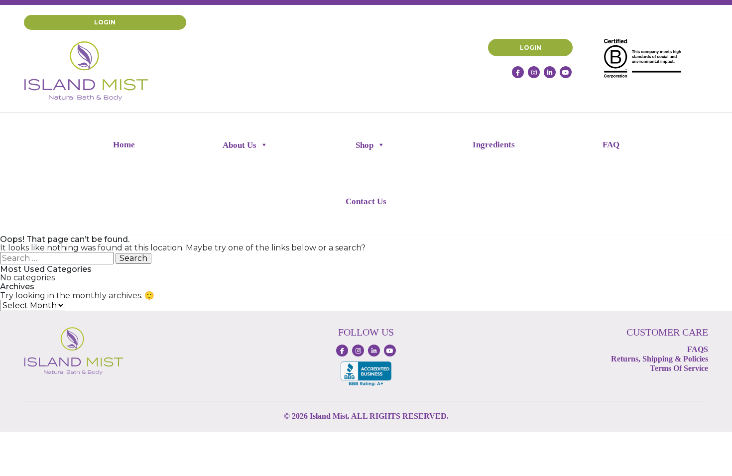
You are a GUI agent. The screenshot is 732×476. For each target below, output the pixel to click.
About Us (239, 145)
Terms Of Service (679, 368)
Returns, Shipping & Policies (659, 359)
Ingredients (494, 144)
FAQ (611, 144)
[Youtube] (566, 72)
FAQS (697, 349)
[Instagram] (534, 72)
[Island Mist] (86, 70)
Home (124, 144)
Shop (364, 145)
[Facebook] (518, 72)
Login (105, 22)
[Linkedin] (550, 72)
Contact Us (366, 201)
